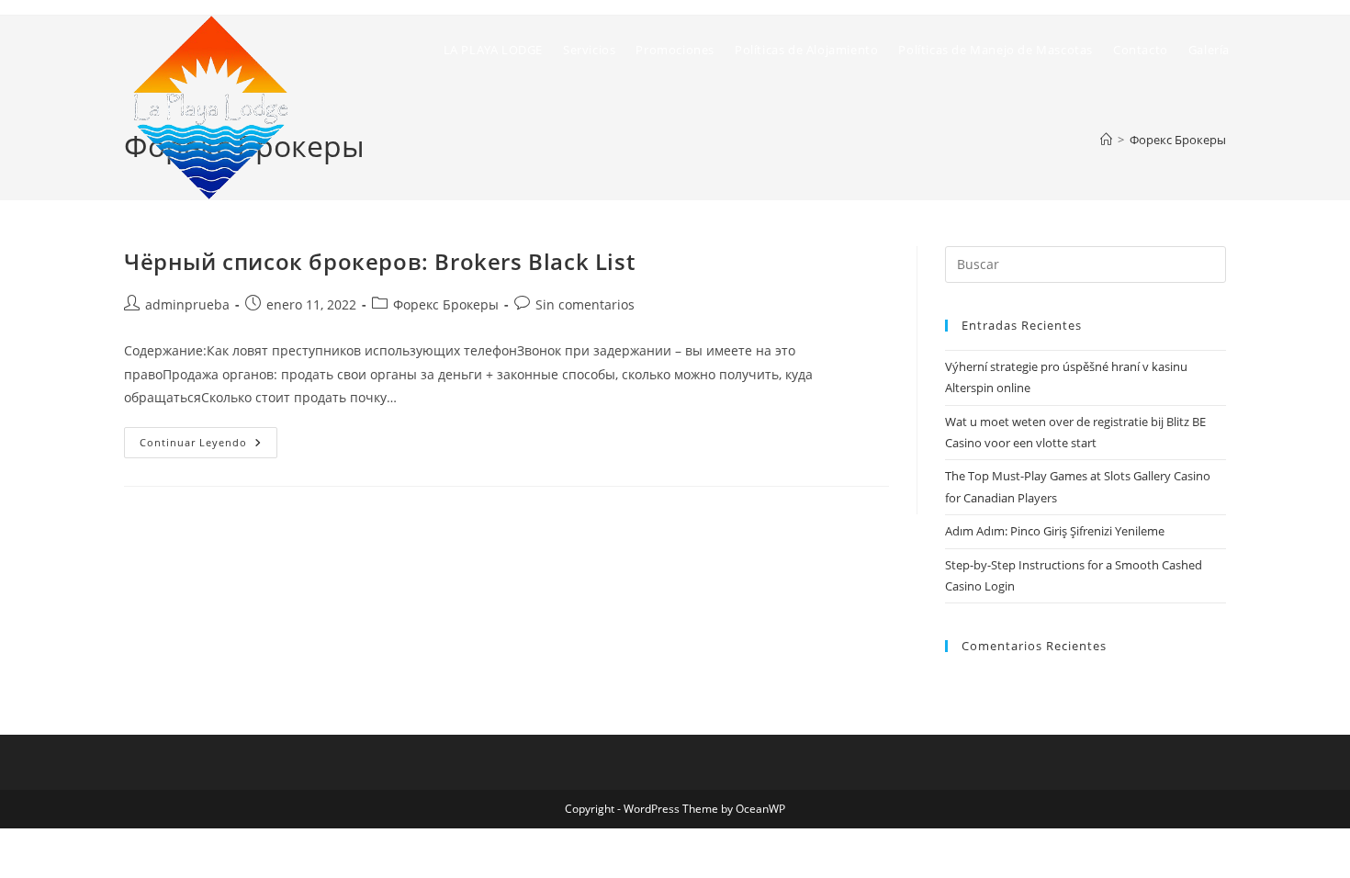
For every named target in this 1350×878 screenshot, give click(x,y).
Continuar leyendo (208, 445)
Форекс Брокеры (446, 304)
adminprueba (187, 304)
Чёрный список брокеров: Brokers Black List (379, 261)
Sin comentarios (585, 304)
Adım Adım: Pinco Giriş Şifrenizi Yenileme (1054, 531)
